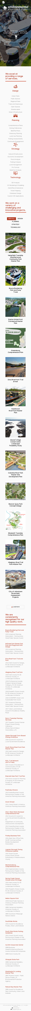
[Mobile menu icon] (28, 2)
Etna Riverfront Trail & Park (15, 381)
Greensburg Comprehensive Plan (15, 352)
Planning (15, 222)
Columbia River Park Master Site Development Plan (15, 475)
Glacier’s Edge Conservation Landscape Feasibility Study (15, 443)
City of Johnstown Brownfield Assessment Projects (15, 594)
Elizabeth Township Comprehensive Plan (15, 534)
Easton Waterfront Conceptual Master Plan (15, 321)
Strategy (15, 225)
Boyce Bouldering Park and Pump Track (15, 290)
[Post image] (15, 243)
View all (11, 219)
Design (20, 219)
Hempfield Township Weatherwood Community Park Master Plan (15, 258)
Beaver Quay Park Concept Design (15, 505)
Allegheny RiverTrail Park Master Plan (15, 563)
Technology (15, 227)
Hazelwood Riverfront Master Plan (15, 411)
